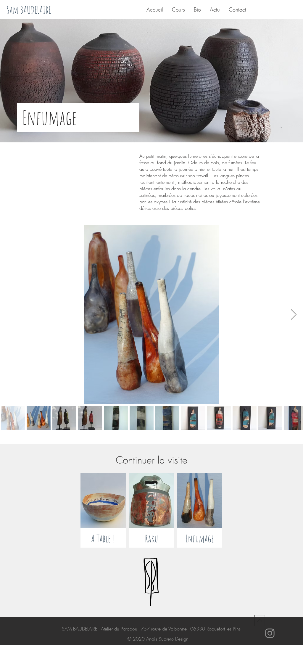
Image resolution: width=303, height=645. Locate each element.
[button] (78, 117)
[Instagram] (270, 633)
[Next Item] (293, 315)
